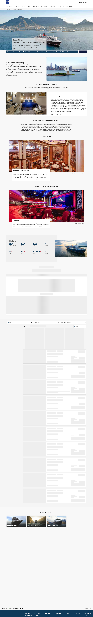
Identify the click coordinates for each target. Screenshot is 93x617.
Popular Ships (61, 6)
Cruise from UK (26, 6)
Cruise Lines (52, 6)
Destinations (44, 6)
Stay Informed (69, 6)
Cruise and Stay (35, 6)
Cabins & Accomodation (33, 51)
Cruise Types (17, 6)
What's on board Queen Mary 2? (49, 51)
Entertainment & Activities (73, 51)
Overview (9, 51)
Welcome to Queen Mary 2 (19, 51)
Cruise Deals (9, 6)
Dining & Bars (62, 51)
